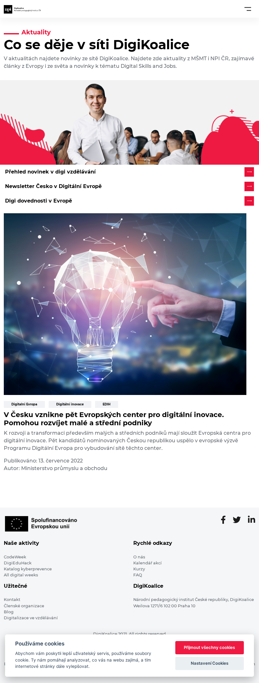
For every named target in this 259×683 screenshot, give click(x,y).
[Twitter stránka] (239, 520)
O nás (139, 557)
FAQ (137, 575)
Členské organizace (24, 606)
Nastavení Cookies (209, 663)
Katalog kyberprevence (28, 569)
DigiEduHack (18, 563)
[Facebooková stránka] (226, 520)
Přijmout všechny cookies (209, 647)
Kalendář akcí (147, 563)
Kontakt (12, 599)
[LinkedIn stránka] (251, 520)
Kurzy (139, 569)
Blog (9, 611)
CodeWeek (15, 557)
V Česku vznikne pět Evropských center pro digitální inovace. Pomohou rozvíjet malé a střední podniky (114, 418)
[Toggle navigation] (247, 9)
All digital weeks (21, 575)
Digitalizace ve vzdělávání (31, 617)
